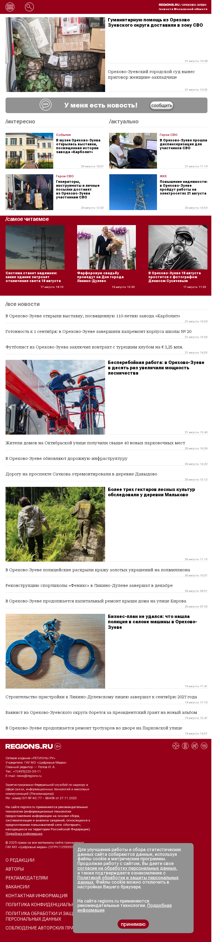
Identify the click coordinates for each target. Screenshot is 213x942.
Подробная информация (24, 834)
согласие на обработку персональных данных (126, 868)
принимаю (133, 924)
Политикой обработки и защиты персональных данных (128, 880)
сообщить (161, 105)
